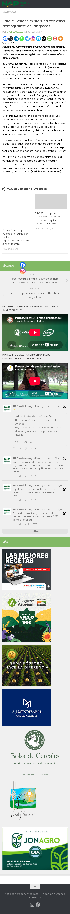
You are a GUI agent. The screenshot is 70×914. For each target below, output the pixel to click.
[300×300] (26, 641)
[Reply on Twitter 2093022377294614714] (15, 449)
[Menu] (66, 4)
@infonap (46, 406)
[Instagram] (32, 38)
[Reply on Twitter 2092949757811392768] (15, 524)
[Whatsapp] (21, 38)
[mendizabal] (26, 725)
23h (57, 406)
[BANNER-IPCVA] (26, 588)
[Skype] (38, 38)
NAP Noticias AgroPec (26, 406)
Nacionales (9, 11)
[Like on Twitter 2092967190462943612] (27, 500)
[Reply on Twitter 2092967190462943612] (15, 500)
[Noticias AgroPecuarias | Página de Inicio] (21, 4)
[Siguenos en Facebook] (38, 904)
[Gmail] (55, 38)
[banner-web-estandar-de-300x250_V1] (26, 685)
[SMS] (49, 38)
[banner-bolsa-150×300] (35, 775)
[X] (10, 38)
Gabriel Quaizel (15, 31)
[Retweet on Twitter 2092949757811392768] (21, 524)
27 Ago (58, 485)
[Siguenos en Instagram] (32, 904)
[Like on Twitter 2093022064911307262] (27, 476)
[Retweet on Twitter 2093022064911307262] (21, 476)
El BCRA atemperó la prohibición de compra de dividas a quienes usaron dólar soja (48, 218)
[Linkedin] (16, 38)
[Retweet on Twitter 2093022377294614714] (21, 449)
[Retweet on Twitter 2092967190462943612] (21, 500)
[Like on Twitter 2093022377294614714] (27, 449)
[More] (60, 38)
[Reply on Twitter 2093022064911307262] (15, 476)
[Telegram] (27, 38)
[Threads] (44, 38)
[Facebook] (5, 38)
